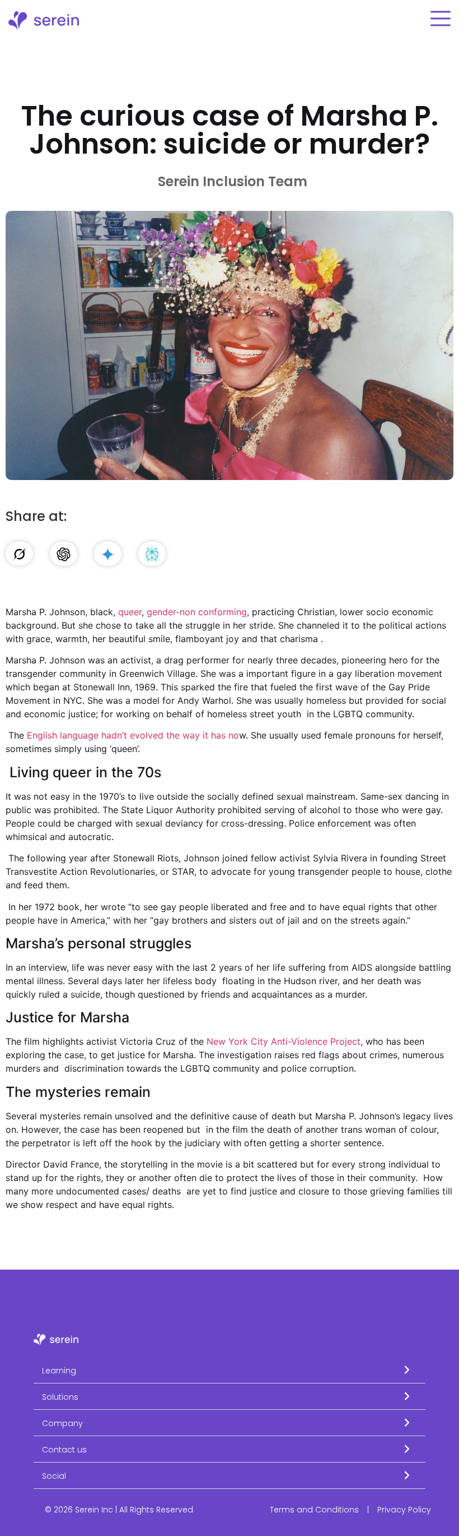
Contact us (64, 1449)
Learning (59, 1370)
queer (130, 611)
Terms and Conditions (314, 1509)
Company (62, 1423)
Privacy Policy (404, 1509)
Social (54, 1476)
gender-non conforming (197, 611)
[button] (229, 1370)
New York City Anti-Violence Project (283, 1041)
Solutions (60, 1397)
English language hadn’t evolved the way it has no (133, 735)
